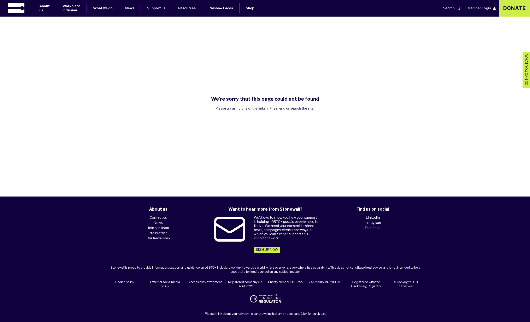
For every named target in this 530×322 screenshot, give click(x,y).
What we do (102, 8)
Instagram (373, 223)
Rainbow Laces (220, 8)
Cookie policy (124, 282)
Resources (187, 8)
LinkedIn (373, 217)
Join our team (158, 228)
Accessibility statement (205, 282)
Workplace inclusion (71, 8)
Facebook (373, 228)
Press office (158, 233)
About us (44, 8)
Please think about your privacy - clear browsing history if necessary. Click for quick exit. (265, 314)
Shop (250, 8)
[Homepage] (20, 8)
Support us (156, 8)
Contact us (158, 217)
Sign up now (267, 250)
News (129, 8)
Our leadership (158, 238)
